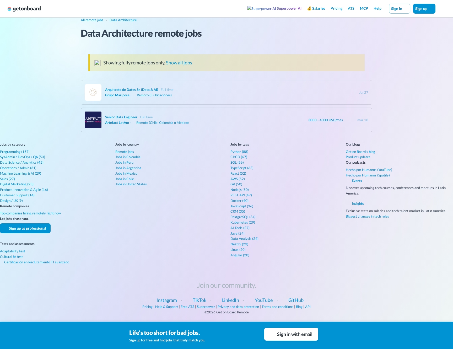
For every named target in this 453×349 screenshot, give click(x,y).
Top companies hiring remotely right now (30, 213)
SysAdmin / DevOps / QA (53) (22, 157)
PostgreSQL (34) (243, 217)
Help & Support (166, 306)
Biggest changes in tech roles (367, 216)
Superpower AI (288, 8)
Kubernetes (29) (242, 222)
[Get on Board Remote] (24, 9)
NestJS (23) (239, 244)
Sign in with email (294, 334)
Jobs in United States (131, 184)
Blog (299, 306)
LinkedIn (230, 300)
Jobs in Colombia (128, 157)
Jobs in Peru (124, 162)
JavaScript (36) (241, 206)
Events (356, 181)
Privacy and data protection (238, 306)
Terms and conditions (277, 306)
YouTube (264, 300)
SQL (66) (237, 162)
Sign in (397, 8)
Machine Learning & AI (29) (20, 173)
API (308, 306)
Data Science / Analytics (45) (22, 162)
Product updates (358, 157)
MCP (364, 8)
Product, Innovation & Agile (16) (24, 189)
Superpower (206, 306)
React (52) (238, 173)
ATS (351, 8)
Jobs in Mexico (126, 173)
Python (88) (239, 151)
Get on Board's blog (360, 151)
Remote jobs (124, 151)
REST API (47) (241, 195)
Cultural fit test (11, 256)
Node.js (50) (239, 189)
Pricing (336, 8)
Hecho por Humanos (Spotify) (368, 175)
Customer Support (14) (17, 195)
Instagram (167, 300)
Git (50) (236, 184)
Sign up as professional (27, 228)
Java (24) (237, 233)
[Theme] (440, 8)
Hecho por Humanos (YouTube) (369, 170)
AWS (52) (237, 179)
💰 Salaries (316, 8)
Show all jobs (179, 62)
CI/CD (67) (238, 157)
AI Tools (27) (240, 228)
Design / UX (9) (11, 200)
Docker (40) (239, 200)
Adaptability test (12, 251)
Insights (357, 203)
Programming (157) (15, 151)
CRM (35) (237, 211)
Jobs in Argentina (128, 168)
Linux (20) (238, 249)
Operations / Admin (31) (18, 168)
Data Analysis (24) (244, 238)
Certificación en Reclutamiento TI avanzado (36, 262)
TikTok (199, 300)
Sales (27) (7, 179)
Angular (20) (239, 255)
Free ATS (187, 306)
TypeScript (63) (242, 168)
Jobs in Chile (124, 179)
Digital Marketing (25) (17, 184)
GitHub (296, 300)
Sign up (421, 8)
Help (377, 8)
